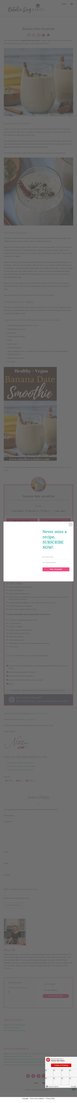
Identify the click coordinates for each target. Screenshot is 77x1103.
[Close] (71, 524)
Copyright (25, 1098)
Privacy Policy (50, 1098)
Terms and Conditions (37, 1098)
